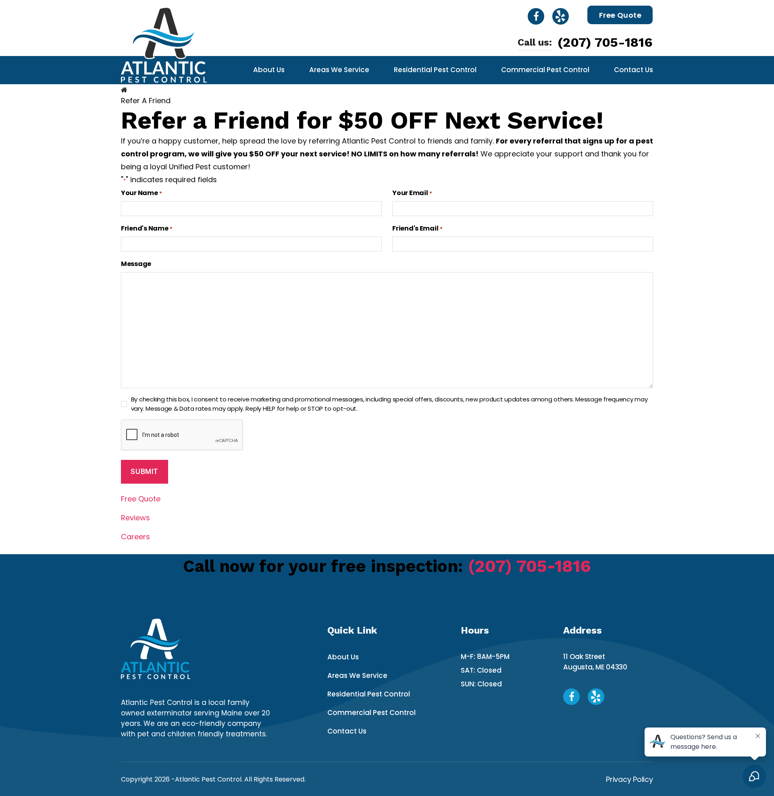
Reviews (135, 518)
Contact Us (633, 70)
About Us (269, 70)
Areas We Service (339, 70)
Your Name (141, 192)
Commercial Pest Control (545, 70)
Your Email (412, 192)
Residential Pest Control (435, 70)
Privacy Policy (629, 779)
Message (136, 263)
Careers (135, 537)
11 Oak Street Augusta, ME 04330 (595, 662)
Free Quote (620, 15)
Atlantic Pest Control (208, 779)
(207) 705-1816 (605, 42)
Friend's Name (146, 228)
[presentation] (182, 435)
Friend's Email (417, 228)
